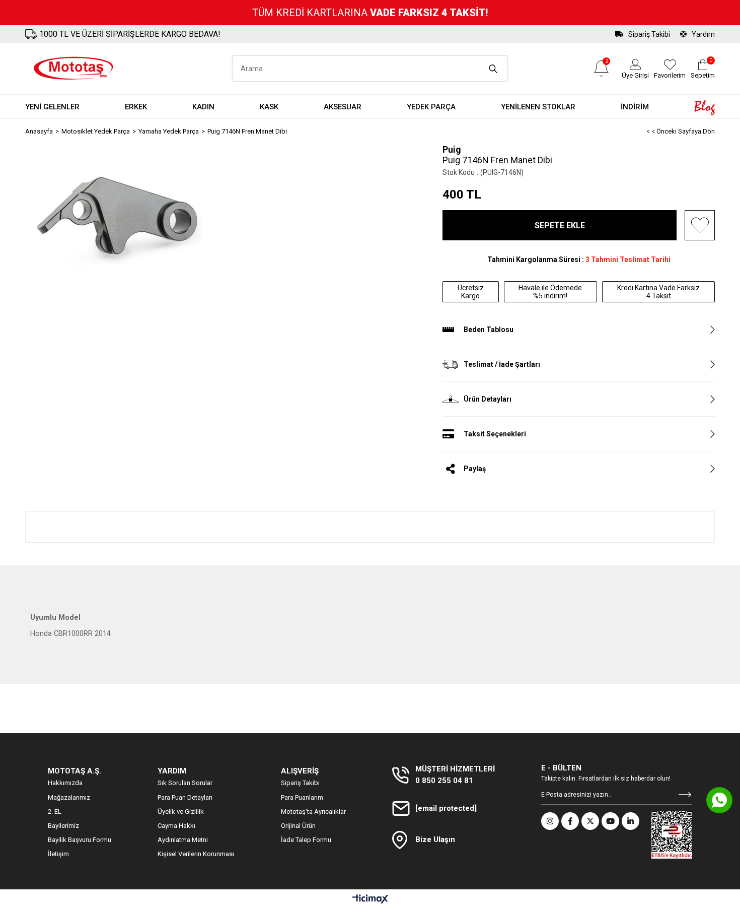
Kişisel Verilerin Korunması (196, 854)
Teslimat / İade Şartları (502, 364)
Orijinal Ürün (298, 825)
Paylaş (475, 469)
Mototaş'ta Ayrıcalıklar (313, 811)
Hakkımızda (65, 783)
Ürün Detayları (487, 399)
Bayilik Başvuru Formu (79, 840)
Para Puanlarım (302, 797)
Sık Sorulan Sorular (185, 783)
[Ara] (493, 68)
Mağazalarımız (69, 797)
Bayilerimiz (63, 825)
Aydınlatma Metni (183, 840)
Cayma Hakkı (176, 825)
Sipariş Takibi (649, 34)
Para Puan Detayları (185, 797)
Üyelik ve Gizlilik (181, 811)
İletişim (58, 854)
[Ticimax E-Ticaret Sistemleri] (370, 899)
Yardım (703, 34)
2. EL (54, 811)
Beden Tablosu (488, 330)
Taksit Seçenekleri (495, 434)
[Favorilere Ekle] (700, 225)
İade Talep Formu (306, 840)
